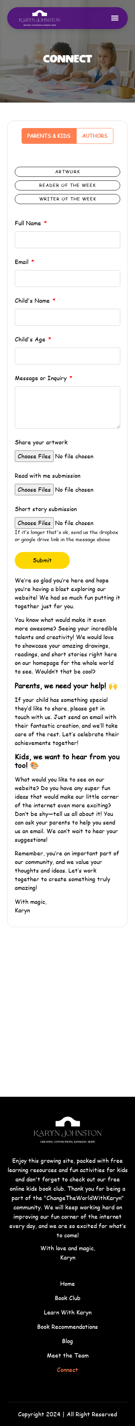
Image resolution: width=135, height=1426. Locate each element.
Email (22, 262)
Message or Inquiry (41, 378)
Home (67, 1283)
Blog (67, 1341)
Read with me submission (47, 475)
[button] (115, 18)
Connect (67, 1369)
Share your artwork (41, 442)
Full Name (29, 223)
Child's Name (33, 300)
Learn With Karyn (67, 1312)
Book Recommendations (67, 1326)
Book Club (68, 1298)
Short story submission (46, 509)
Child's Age (31, 339)
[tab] (49, 136)
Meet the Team (68, 1355)
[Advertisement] (67, 1021)
